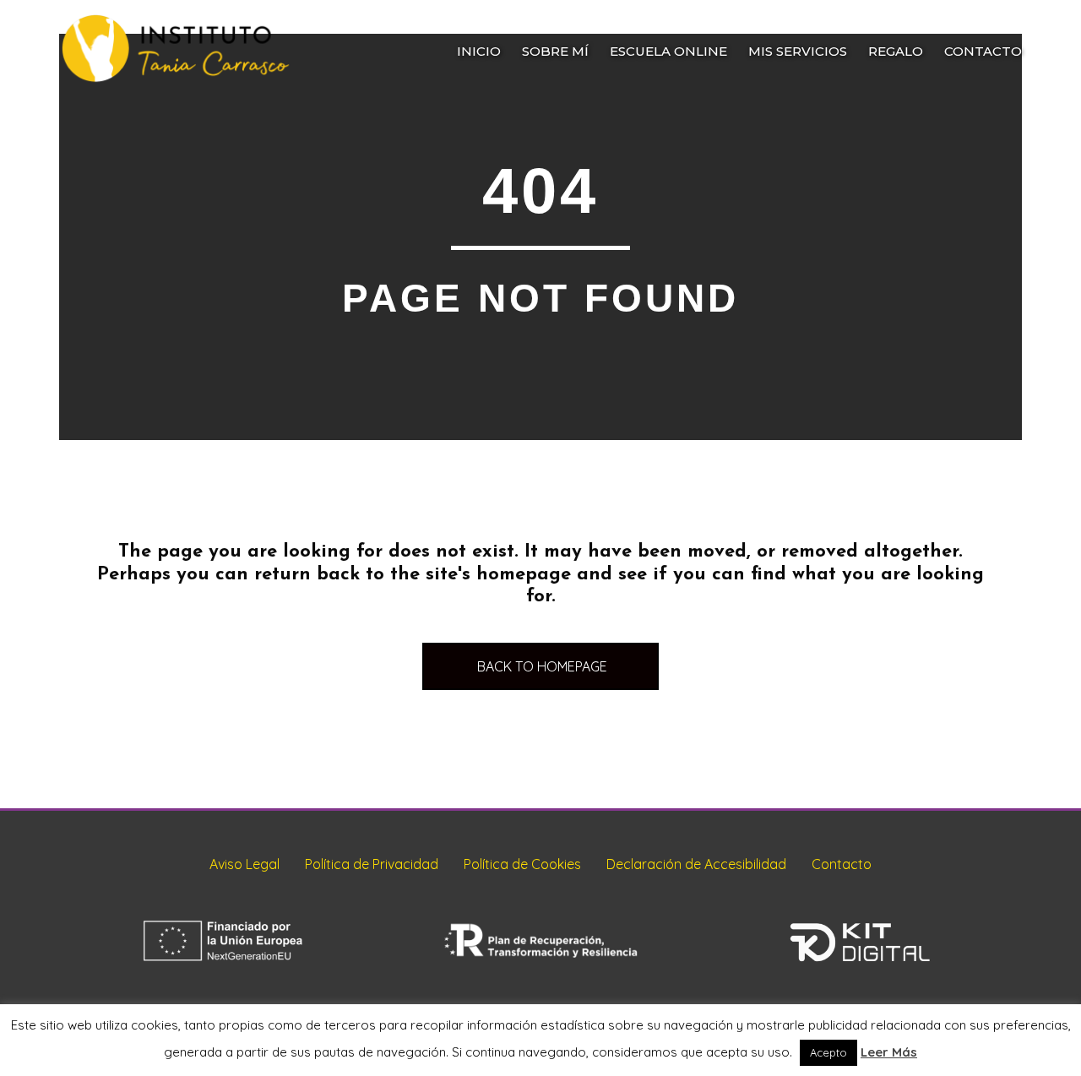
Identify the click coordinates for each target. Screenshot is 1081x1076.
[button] (540, 667)
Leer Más (889, 1052)
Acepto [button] (828, 1052)
